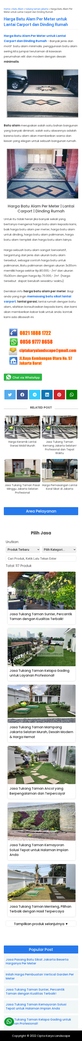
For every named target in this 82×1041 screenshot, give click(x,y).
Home (7, 9)
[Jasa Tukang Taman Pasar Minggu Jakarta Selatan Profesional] (22, 470)
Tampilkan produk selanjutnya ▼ (41, 924)
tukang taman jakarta (37, 9)
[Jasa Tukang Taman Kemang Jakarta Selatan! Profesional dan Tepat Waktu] (60, 427)
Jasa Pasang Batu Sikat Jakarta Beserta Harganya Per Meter (37, 961)
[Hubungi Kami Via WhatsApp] (9, 1021)
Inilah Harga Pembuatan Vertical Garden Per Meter (40, 976)
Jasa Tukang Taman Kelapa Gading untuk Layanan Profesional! (38, 1021)
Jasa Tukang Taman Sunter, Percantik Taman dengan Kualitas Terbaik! (35, 991)
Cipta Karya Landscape (53, 1036)
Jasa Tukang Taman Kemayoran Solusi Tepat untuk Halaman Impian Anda (36, 1006)
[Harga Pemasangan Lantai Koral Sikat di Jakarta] (60, 470)
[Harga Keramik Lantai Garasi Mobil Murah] (22, 427)
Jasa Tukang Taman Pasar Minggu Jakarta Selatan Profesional (22, 489)
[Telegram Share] (34, 394)
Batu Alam (17, 9)
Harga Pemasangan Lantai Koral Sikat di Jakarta (59, 487)
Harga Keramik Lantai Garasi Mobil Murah (22, 444)
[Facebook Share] (22, 394)
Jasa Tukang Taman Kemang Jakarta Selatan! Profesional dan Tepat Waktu (59, 447)
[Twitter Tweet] (10, 394)
